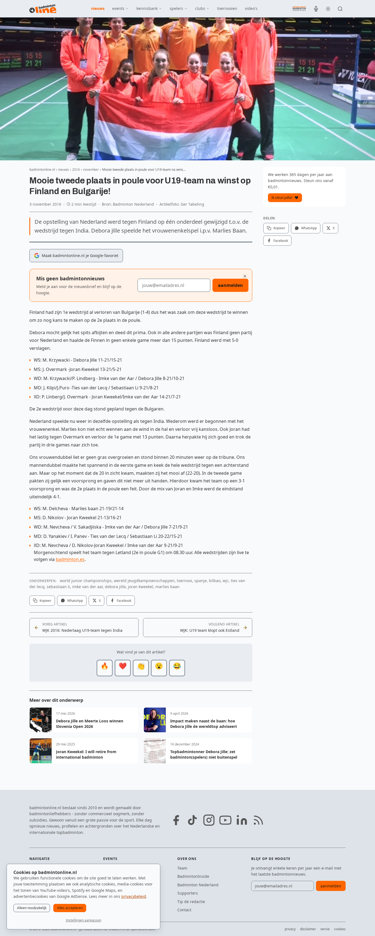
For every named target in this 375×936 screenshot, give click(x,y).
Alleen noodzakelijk (31, 908)
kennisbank (147, 8)
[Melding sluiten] (245, 276)
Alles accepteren (70, 908)
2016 (76, 169)
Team (182, 868)
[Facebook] (176, 820)
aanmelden (230, 285)
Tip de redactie (191, 901)
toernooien (227, 8)
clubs (200, 8)
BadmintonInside (193, 876)
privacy (290, 929)
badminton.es (70, 559)
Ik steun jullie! (282, 197)
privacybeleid (133, 896)
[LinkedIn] (242, 820)
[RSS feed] (258, 820)
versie (325, 929)
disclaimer (308, 929)
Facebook (124, 600)
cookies (340, 929)
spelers (176, 8)
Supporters (187, 893)
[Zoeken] (340, 8)
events (118, 8)
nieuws (98, 8)
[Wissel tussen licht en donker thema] (328, 8)
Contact (184, 909)
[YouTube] (225, 820)
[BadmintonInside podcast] (315, 8)
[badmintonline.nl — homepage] (42, 8)
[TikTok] (192, 820)
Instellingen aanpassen (83, 920)
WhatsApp (75, 600)
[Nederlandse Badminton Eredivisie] (299, 8)
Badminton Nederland (198, 884)
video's (251, 8)
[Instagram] (209, 820)
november (91, 169)
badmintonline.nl (42, 169)
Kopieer (45, 600)
